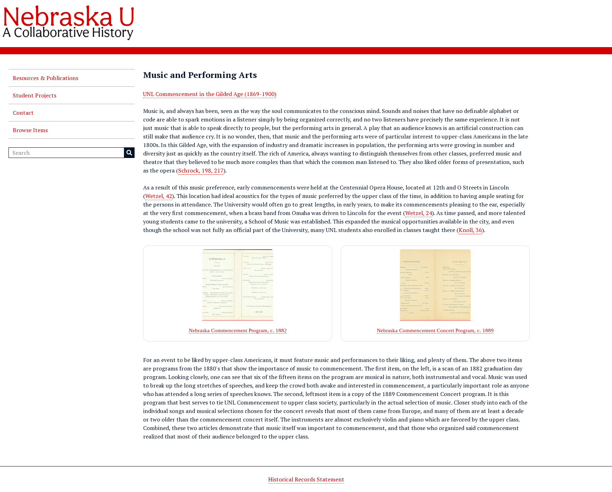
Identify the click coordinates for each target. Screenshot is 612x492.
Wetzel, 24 (418, 213)
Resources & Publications (45, 78)
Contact (23, 113)
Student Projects (34, 95)
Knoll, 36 (470, 230)
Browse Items (30, 130)
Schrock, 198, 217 (200, 170)
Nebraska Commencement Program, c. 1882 (238, 330)
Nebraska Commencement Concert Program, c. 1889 (435, 330)
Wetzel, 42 (158, 196)
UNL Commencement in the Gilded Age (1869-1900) (209, 94)
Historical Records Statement (306, 479)
